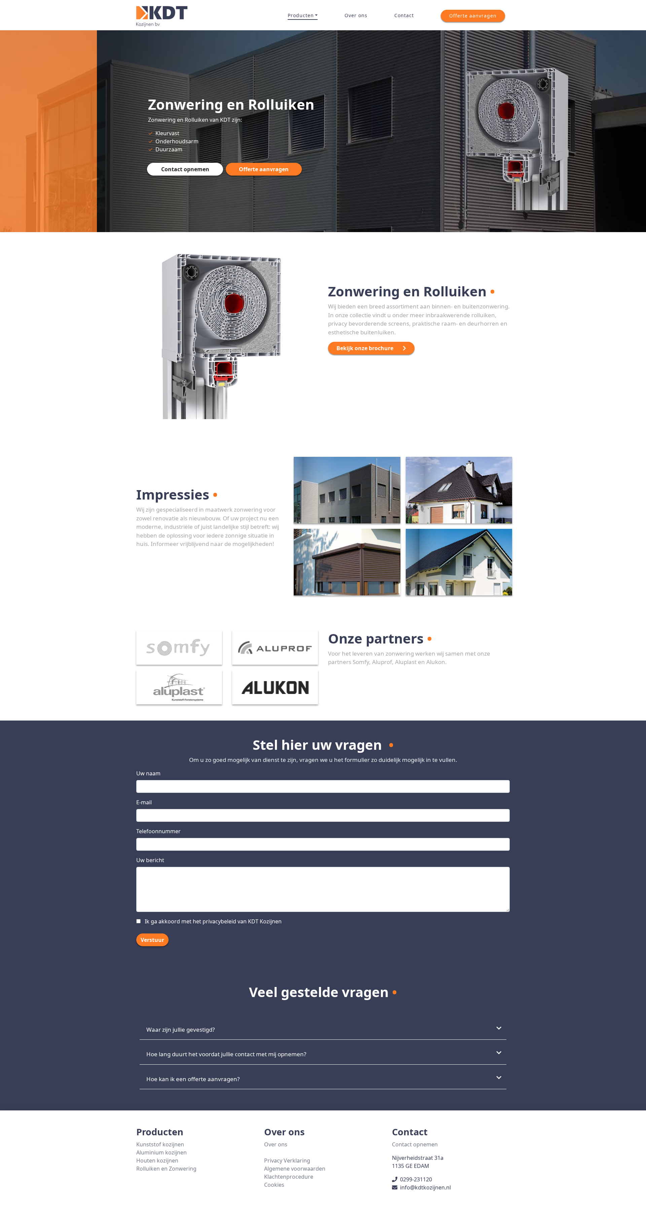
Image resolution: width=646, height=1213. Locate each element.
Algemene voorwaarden (294, 1168)
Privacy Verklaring (287, 1160)
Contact (404, 15)
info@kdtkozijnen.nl (425, 1187)
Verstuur (152, 940)
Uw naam (148, 773)
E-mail (144, 802)
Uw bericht (150, 860)
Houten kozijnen (157, 1160)
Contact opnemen (415, 1144)
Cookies (274, 1184)
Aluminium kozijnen (161, 1152)
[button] (473, 16)
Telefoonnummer (158, 831)
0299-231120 (416, 1179)
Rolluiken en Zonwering (166, 1168)
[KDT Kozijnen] (161, 15)
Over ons (356, 15)
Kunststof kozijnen (160, 1144)
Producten (301, 15)
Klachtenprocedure (288, 1176)
